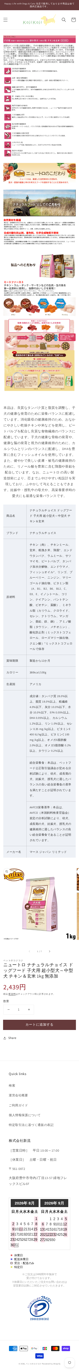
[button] (5, 20)
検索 (12, 1085)
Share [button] (12, 1038)
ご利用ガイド (18, 1105)
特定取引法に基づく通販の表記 (31, 1125)
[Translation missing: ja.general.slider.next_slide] (49, 951)
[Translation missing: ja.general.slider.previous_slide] (29, 951)
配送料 (12, 994)
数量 (6, 1001)
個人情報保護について (25, 1115)
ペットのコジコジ (33, 1363)
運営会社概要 (18, 1095)
